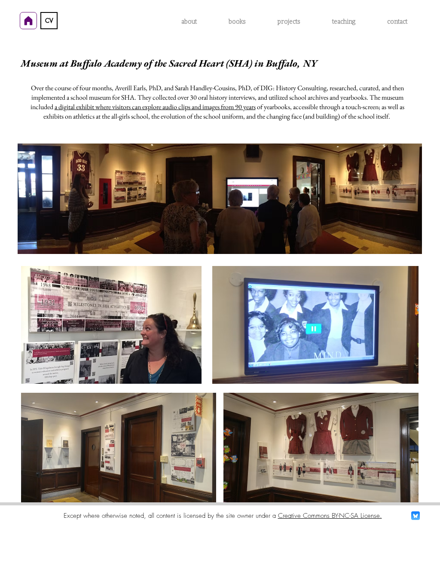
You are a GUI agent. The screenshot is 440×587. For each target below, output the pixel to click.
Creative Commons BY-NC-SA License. (330, 515)
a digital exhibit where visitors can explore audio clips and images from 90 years (155, 106)
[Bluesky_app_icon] (415, 515)
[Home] (28, 20)
